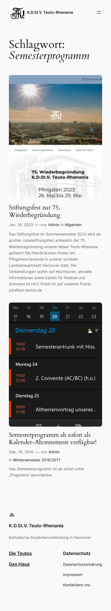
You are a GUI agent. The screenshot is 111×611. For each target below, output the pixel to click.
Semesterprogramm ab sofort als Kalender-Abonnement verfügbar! (52, 438)
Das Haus (19, 564)
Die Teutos (20, 553)
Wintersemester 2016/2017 (36, 460)
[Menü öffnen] (99, 12)
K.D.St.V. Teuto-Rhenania (50, 12)
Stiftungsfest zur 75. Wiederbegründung (34, 211)
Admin (53, 224)
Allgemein (73, 224)
